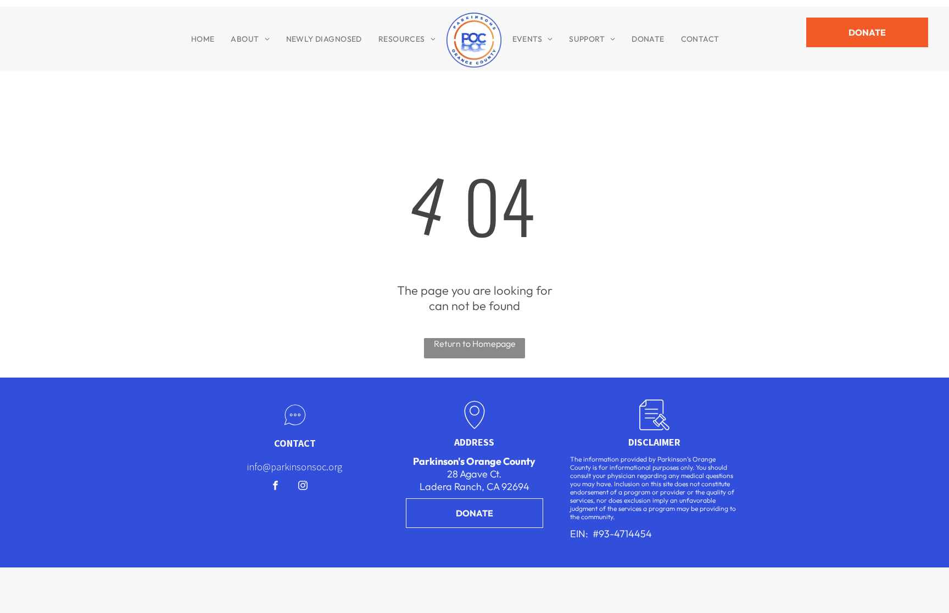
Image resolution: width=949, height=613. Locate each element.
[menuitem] (203, 39)
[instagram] (303, 487)
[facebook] (275, 487)
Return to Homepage (475, 343)
